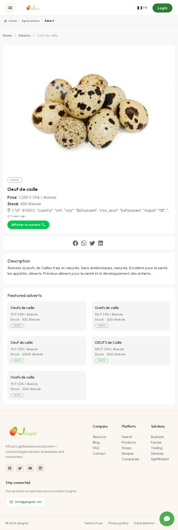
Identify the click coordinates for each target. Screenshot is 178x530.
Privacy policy (118, 523)
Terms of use (93, 523)
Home (13, 21)
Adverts (24, 35)
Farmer (156, 442)
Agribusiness (31, 21)
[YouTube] (30, 468)
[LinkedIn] (40, 468)
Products (129, 442)
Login (162, 8)
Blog (96, 442)
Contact (99, 453)
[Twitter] (20, 468)
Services (157, 453)
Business (157, 436)
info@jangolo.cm (28, 502)
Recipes (128, 453)
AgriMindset (160, 459)
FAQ (96, 447)
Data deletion (144, 523)
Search (127, 436)
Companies (130, 459)
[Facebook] (10, 468)
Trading (156, 447)
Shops (126, 447)
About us (99, 436)
